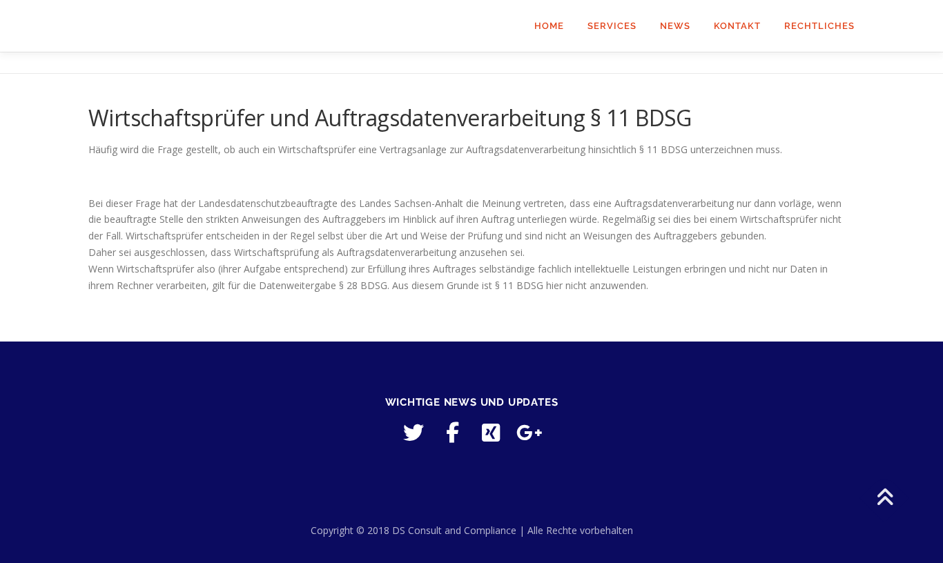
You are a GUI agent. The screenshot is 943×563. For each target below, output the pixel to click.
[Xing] (490, 432)
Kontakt (737, 26)
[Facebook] (452, 432)
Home (549, 26)
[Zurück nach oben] (884, 498)
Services (611, 26)
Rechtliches (819, 26)
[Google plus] (529, 432)
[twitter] (413, 432)
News (675, 26)
